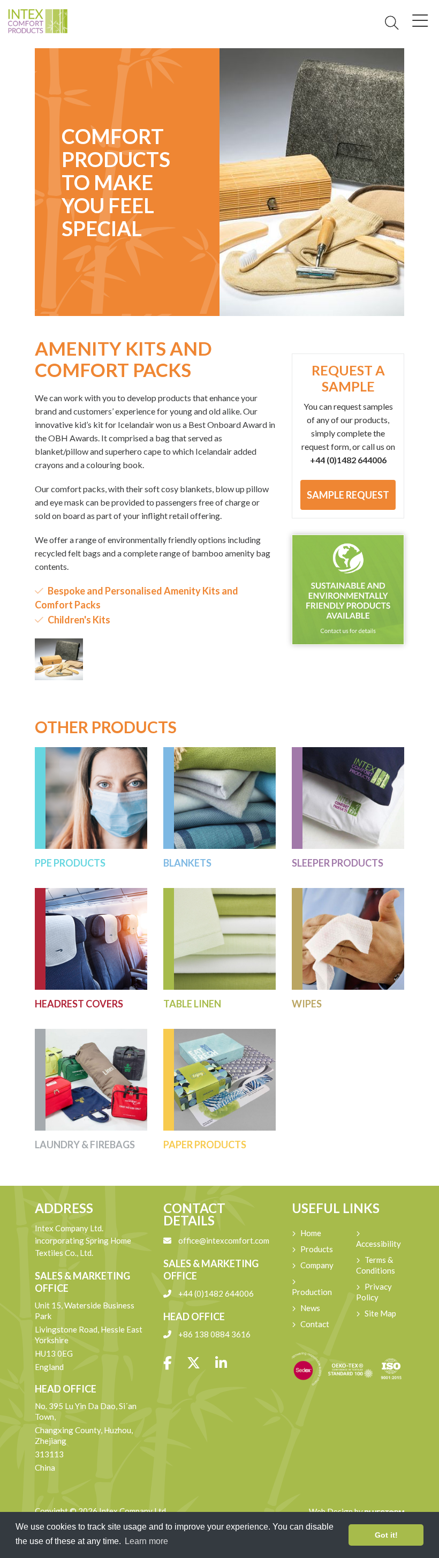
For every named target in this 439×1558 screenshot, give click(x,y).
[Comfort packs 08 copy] (59, 659)
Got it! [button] (386, 1535)
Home (310, 1233)
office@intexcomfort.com (223, 1240)
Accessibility (378, 1243)
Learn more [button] (146, 1541)
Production (312, 1292)
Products (316, 1249)
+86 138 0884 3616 (214, 1334)
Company (317, 1265)
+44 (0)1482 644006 (215, 1293)
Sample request (348, 495)
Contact (314, 1324)
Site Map (380, 1313)
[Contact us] (348, 590)
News (310, 1308)
